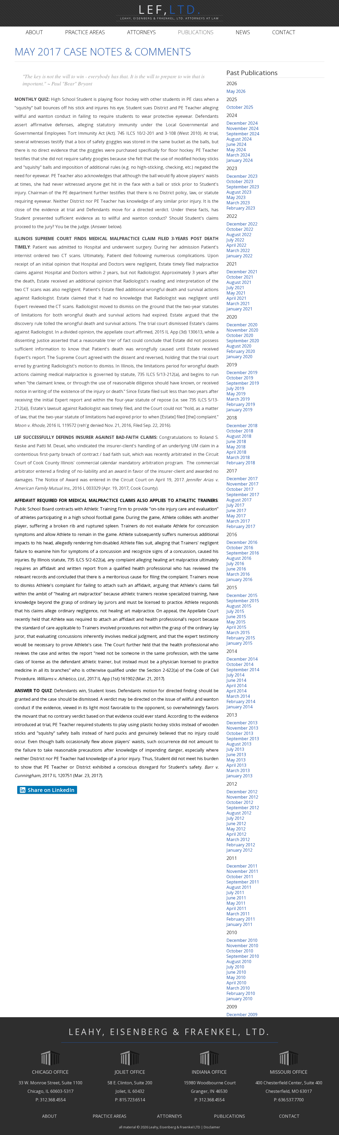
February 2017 (240, 526)
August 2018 (238, 436)
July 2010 (235, 967)
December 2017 (241, 479)
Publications (195, 32)
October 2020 (239, 335)
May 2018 (236, 447)
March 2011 (238, 914)
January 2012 (239, 850)
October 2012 (239, 802)
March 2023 (238, 203)
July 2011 (235, 892)
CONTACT (289, 1116)
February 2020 (240, 351)
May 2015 (236, 622)
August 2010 (238, 961)
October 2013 (239, 733)
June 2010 (236, 972)
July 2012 (235, 818)
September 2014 (242, 670)
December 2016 (241, 542)
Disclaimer (212, 1127)
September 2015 (242, 601)
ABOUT (49, 1116)
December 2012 (241, 792)
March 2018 (238, 457)
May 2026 (236, 91)
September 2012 (242, 808)
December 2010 (241, 940)
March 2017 (238, 521)
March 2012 (238, 839)
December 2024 (241, 123)
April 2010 (236, 983)
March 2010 (238, 988)
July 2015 (235, 611)
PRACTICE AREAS (109, 1116)
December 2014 (241, 659)
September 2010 (242, 956)
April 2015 (236, 627)
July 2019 (235, 388)
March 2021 (238, 303)
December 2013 (241, 723)
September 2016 (242, 553)
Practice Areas (85, 32)
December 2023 (241, 176)
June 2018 (236, 441)
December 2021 (241, 272)
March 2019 (238, 399)
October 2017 (239, 489)
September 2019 (242, 383)
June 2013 (236, 754)
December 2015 (241, 595)
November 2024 (242, 128)
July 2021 (235, 288)
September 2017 (242, 494)
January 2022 (239, 256)
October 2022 (239, 229)
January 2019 (239, 410)
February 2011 (240, 919)
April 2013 (236, 765)
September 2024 (242, 134)
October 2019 (239, 378)
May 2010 (236, 977)
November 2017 (242, 484)
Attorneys (141, 32)
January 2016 (239, 579)
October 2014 (239, 664)
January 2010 (239, 999)
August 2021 (238, 282)
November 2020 (242, 330)
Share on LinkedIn (51, 790)
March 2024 (238, 155)
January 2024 (239, 160)
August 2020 (238, 346)
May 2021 (236, 293)
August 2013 (238, 744)
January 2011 (239, 924)
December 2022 (241, 224)
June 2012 (236, 823)
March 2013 (238, 770)
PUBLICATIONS (229, 1116)
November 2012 (242, 797)
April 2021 (236, 298)
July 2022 (235, 240)
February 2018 (240, 463)
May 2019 (236, 394)
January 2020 (239, 356)
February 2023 (240, 208)
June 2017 (236, 510)
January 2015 (239, 643)
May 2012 (236, 829)
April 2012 (236, 834)
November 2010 (242, 945)
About (34, 32)
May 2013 (236, 760)
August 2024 (238, 139)
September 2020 (242, 341)
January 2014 (239, 707)
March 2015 (238, 632)
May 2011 (236, 903)
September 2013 (242, 739)
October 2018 (239, 431)
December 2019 (241, 372)
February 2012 (240, 845)
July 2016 (235, 563)
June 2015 (236, 617)
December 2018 (241, 425)
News (243, 32)
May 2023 (236, 197)
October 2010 (239, 951)
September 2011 (242, 882)
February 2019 (240, 404)
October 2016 (239, 548)
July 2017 (235, 505)
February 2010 (240, 993)
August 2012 (238, 813)
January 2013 (239, 776)
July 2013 (235, 749)
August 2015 (238, 606)
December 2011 (241, 866)
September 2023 (242, 187)
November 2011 (242, 871)
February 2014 (240, 701)
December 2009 (241, 1014)
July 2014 (235, 675)
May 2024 (236, 150)
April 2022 (236, 245)
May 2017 (236, 516)
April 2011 (236, 908)
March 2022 (238, 250)
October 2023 (239, 181)
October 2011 (239, 877)
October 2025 (239, 107)
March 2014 (238, 696)
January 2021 (239, 309)
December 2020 (241, 325)
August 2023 (238, 192)
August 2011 (238, 887)
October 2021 (239, 277)
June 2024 (236, 144)
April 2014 (236, 685)
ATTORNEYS (169, 1116)
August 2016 (238, 558)
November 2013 (242, 728)
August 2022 (238, 234)
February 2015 (240, 638)
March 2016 (238, 574)
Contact (283, 32)
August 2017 (238, 500)
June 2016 (236, 569)
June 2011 (236, 898)
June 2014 (236, 680)
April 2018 (236, 452)
